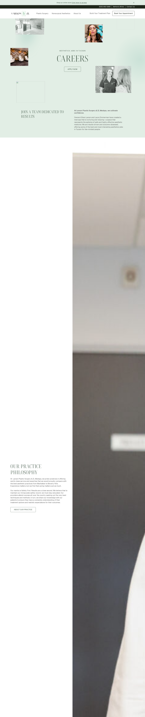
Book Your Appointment (123, 13)
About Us (77, 13)
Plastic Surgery (42, 13)
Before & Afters (118, 7)
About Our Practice (23, 510)
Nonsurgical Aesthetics (61, 13)
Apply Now (72, 69)
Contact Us (131, 7)
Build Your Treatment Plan (100, 13)
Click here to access (79, 3)
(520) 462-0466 (105, 7)
